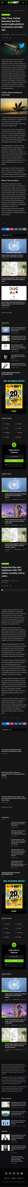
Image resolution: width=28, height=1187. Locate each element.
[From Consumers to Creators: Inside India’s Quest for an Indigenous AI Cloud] (5, 1113)
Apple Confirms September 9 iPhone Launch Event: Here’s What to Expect (18, 329)
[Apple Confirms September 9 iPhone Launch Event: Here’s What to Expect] (14, 246)
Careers (13, 1178)
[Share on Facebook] (2, 38)
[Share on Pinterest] (7, 38)
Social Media (5, 563)
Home (2, 10)
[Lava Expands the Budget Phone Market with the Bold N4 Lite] (6, 357)
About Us (7, 1178)
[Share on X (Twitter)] (5, 38)
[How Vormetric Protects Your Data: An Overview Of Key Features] (5, 1123)
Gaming (4, 516)
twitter (3, 223)
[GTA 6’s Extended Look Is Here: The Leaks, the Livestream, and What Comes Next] (14, 510)
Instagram (11, 717)
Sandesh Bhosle (6, 580)
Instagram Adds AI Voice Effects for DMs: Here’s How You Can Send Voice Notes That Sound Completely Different (18, 852)
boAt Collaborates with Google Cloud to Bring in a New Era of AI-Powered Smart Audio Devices (13, 304)
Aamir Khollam (6, 34)
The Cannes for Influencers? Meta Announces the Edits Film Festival (18, 824)
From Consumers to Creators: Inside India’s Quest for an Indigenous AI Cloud (18, 1113)
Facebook (4, 717)
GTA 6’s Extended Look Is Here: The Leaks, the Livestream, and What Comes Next (15, 521)
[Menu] (2, 2)
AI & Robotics (5, 541)
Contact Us (20, 1178)
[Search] (23, 2)
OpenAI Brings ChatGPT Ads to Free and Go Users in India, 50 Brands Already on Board (13, 279)
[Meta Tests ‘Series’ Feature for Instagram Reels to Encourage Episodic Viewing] (14, 763)
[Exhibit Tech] (13, 2)
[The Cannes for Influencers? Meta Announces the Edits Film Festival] (14, 740)
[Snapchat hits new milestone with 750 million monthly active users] (14, 590)
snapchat (17, 717)
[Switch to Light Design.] (26, 2)
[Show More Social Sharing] (10, 38)
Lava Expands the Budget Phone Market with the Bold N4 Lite (18, 356)
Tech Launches (9, 10)
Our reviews (4, 1077)
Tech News (4, 491)
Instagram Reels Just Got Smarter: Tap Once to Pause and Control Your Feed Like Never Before (13, 798)
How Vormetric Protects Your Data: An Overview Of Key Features (18, 1122)
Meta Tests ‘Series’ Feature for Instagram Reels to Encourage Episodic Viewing (13, 774)
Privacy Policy (15, 466)
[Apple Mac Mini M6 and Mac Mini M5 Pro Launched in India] (6, 366)
